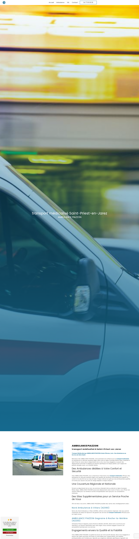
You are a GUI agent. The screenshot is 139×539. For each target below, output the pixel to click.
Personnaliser (9, 535)
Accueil (51, 2)
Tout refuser (10, 532)
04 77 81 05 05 (88, 2)
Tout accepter (10, 529)
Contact (75, 2)
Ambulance (60, 2)
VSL (68, 2)
